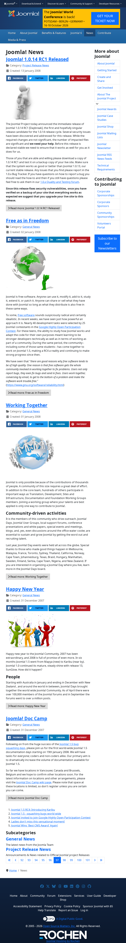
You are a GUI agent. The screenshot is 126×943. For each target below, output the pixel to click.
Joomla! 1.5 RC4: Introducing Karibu (33, 809)
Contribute (104, 33)
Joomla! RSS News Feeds (104, 157)
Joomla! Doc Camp (26, 718)
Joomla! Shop (105, 126)
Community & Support (81, 3)
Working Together (26, 405)
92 (22, 860)
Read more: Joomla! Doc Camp (29, 798)
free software (26, 315)
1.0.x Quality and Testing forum (59, 182)
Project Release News (35, 65)
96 (50, 860)
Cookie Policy (72, 906)
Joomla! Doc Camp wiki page (33, 782)
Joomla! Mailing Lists (106, 135)
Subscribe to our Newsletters (107, 243)
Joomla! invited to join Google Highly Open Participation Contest (51, 817)
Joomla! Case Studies (105, 118)
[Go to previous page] (16, 860)
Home (12, 33)
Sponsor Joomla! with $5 (98, 906)
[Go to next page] (95, 860)
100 (79, 860)
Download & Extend (32, 3)
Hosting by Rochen (63, 941)
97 (57, 860)
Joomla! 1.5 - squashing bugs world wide (36, 813)
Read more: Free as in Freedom (29, 393)
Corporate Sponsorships (105, 193)
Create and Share (104, 79)
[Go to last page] (101, 860)
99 (71, 860)
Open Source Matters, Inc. (59, 926)
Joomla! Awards (106, 109)
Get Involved (105, 87)
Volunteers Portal (104, 225)
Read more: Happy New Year (28, 706)
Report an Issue (68, 910)
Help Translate (47, 910)
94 (36, 860)
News (89, 33)
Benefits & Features (54, 33)
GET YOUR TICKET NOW (105, 18)
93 (29, 860)
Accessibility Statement (27, 906)
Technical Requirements (106, 167)
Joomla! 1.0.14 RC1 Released (37, 59)
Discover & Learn (56, 3)
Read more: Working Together (29, 576)
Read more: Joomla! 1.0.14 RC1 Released (35, 208)
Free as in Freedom (27, 220)
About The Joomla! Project (106, 96)
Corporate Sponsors (103, 204)
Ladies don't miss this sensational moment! (38, 821)
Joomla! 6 (76, 33)
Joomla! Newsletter (104, 146)
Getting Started (106, 70)
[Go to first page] (9, 860)
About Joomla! (28, 33)
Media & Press (17, 40)
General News (31, 227)
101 (87, 860)
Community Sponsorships (105, 215)
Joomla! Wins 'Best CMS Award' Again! (34, 825)
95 (43, 860)
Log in (84, 910)
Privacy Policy (52, 906)
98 (64, 860)
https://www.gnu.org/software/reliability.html (35, 385)
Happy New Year (25, 589)
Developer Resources (109, 3)
